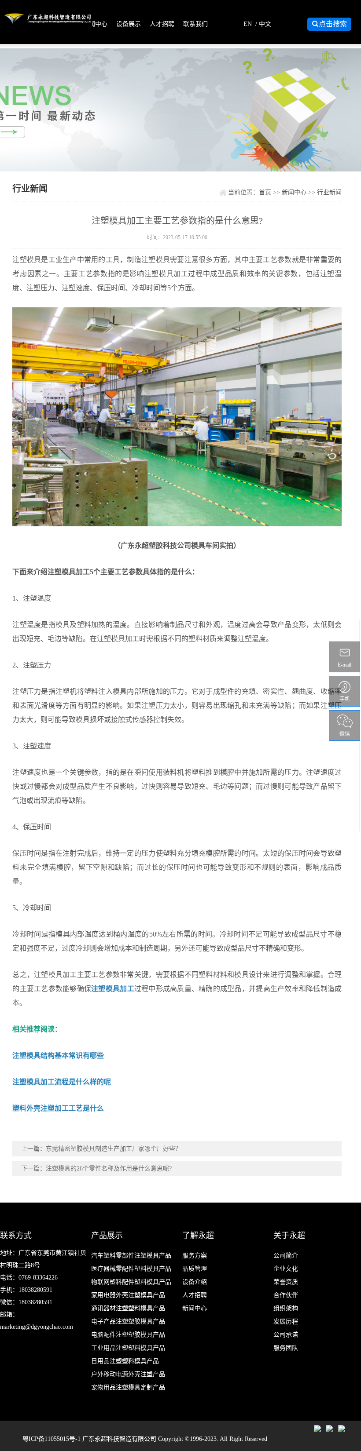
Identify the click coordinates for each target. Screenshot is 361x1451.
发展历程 (285, 1321)
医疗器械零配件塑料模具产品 (131, 1268)
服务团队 (285, 1348)
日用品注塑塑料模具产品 (125, 1361)
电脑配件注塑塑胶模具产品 (128, 1334)
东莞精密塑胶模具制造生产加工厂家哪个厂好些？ (113, 1148)
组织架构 (285, 1308)
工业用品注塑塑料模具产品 (128, 1348)
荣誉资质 (285, 1282)
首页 (265, 192)
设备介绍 (194, 1282)
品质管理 (194, 1268)
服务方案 (194, 1255)
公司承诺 (285, 1334)
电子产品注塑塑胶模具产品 (128, 1321)
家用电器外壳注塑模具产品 (128, 1295)
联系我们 (195, 24)
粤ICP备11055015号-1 (52, 1439)
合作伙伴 (285, 1295)
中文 (265, 24)
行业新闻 (329, 192)
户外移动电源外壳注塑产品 (128, 1374)
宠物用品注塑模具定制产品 (128, 1387)
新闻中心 (95, 24)
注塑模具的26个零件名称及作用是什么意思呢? (109, 1168)
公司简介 (285, 1255)
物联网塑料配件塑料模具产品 (131, 1282)
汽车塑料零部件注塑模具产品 (131, 1255)
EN (247, 24)
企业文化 (285, 1268)
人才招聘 (162, 24)
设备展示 (128, 24)
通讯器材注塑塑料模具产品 (128, 1308)
